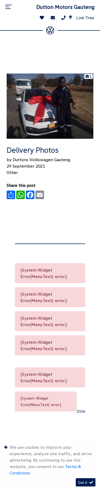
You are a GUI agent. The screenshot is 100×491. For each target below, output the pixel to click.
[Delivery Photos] (50, 105)
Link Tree (84, 17)
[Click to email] (52, 17)
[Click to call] (63, 17)
